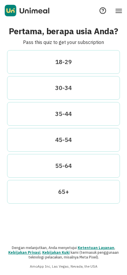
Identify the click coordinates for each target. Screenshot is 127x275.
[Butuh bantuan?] (102, 11)
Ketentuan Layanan (96, 247)
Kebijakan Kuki (56, 252)
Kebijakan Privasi (24, 252)
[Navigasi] (118, 11)
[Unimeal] (27, 11)
